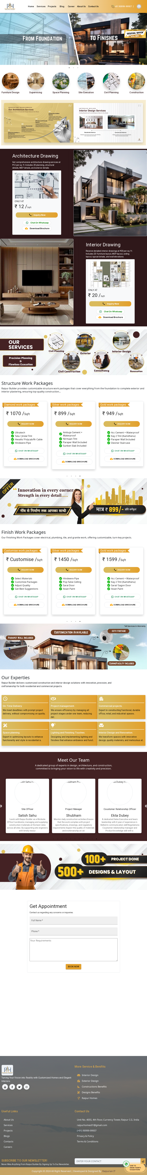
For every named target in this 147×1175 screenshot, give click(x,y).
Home (31, 6)
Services (41, 6)
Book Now (73, 966)
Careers (8, 1147)
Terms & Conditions (87, 1141)
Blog (62, 6)
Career (71, 6)
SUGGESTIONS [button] (135, 1170)
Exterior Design (90, 1080)
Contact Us (93, 6)
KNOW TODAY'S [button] (135, 1168)
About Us (81, 6)
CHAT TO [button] (133, 1166)
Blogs (7, 1136)
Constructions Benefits (94, 1086)
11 (96, 838)
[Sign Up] (139, 6)
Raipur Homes (89, 1098)
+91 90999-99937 (123, 6)
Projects (52, 6)
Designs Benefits (91, 1092)
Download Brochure (28, 462)
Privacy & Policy (85, 1136)
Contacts (8, 1141)
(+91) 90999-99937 (86, 1130)
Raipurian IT (108, 1171)
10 (92, 838)
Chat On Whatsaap (28, 454)
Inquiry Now (27, 424)
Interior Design (90, 1075)
